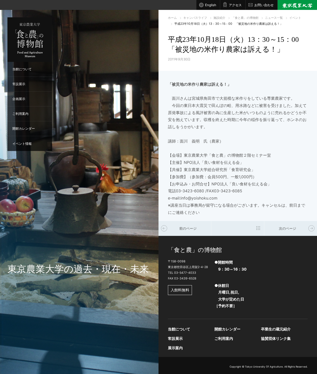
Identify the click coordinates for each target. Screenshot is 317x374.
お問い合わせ (264, 5)
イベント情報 (22, 144)
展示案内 (175, 348)
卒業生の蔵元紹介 (276, 329)
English (210, 5)
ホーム (172, 18)
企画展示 (18, 99)
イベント (295, 18)
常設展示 (18, 84)
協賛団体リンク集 (276, 338)
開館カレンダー (23, 128)
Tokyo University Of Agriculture (264, 366)
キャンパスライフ (195, 18)
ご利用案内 (20, 114)
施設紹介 (219, 18)
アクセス (235, 5)
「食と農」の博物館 (245, 18)
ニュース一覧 (274, 18)
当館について (22, 69)
